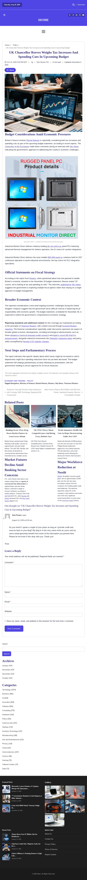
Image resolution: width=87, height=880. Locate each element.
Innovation (6, 702)
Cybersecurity (7, 723)
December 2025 (8, 670)
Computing (6, 710)
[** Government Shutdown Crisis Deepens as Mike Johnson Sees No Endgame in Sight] (6, 799)
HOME (43, 20)
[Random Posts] (4, 15)
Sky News (74, 146)
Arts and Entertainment (11, 739)
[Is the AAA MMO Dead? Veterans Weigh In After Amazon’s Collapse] (6, 808)
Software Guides (8, 764)
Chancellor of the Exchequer (17, 146)
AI (3, 698)
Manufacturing (7, 735)
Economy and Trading (15, 381)
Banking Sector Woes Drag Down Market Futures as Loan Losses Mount (17, 433)
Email (8, 602)
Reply (7, 544)
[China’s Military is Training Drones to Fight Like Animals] (6, 856)
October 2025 (7, 678)
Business (6, 694)
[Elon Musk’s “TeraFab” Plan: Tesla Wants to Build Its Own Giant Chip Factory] (75, 806)
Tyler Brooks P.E (42, 62)
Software (5, 706)
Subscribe (81, 5)
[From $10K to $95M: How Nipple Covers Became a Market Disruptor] (54, 792)
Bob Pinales (17, 515)
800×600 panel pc (55, 257)
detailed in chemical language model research (29, 335)
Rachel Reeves (33, 140)
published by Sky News (71, 284)
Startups (5, 727)
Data (4, 769)
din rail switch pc (54, 246)
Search (5, 644)
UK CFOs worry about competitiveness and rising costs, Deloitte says (43, 433)
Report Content (50, 854)
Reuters (32, 278)
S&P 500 (8, 496)
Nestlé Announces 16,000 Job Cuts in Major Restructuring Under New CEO (70, 433)
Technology (6, 690)
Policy (30, 381)
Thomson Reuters (28, 326)
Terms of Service (51, 849)
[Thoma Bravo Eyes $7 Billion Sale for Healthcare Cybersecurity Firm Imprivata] (6, 837)
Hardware (6, 715)
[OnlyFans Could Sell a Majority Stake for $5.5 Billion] (6, 847)
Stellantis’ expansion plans (61, 338)
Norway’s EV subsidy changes (36, 341)
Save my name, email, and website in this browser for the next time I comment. (40, 621)
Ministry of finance (27, 383)
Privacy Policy (50, 844)
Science (5, 756)
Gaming (5, 760)
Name (8, 592)
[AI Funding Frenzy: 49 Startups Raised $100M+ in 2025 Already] (54, 806)
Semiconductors (8, 752)
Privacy (5, 744)
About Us (48, 834)
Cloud (4, 748)
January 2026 (7, 666)
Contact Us (49, 839)
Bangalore (15, 383)
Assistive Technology (10, 731)
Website (8, 611)
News (39, 874)
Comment (9, 562)
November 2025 (8, 674)
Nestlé (60, 476)
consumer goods (67, 500)
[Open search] (73, 4)
